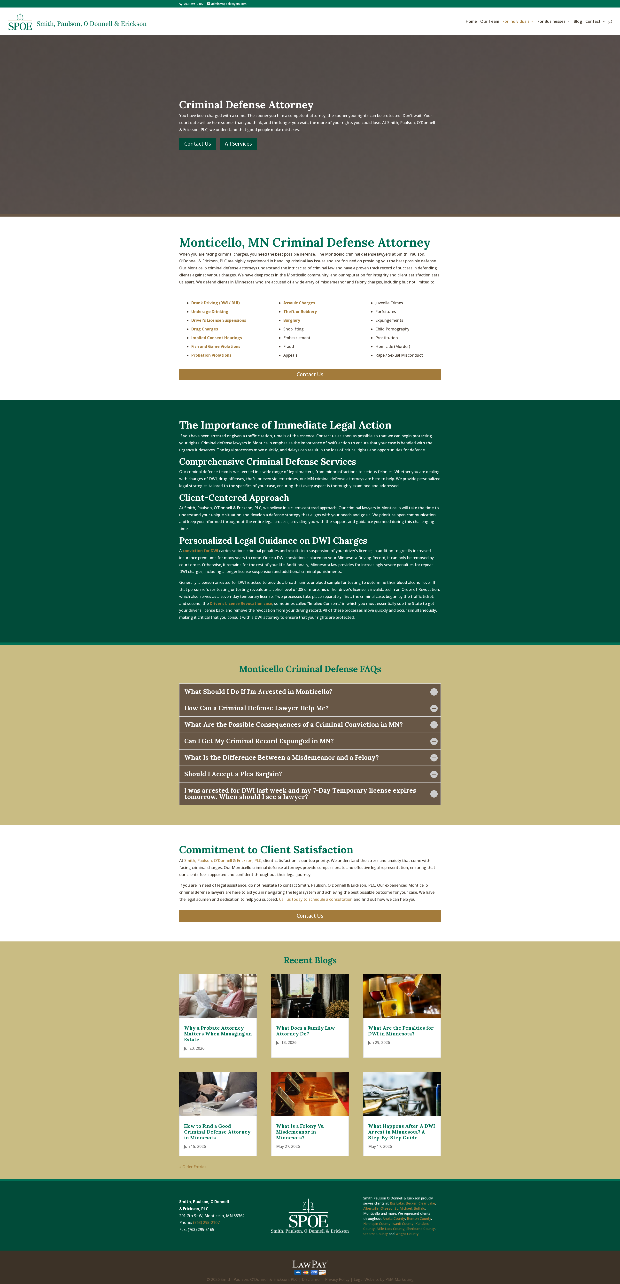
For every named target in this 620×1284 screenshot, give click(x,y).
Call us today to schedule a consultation (316, 899)
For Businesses (552, 22)
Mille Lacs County (390, 1228)
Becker (411, 1203)
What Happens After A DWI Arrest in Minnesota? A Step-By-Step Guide (401, 1132)
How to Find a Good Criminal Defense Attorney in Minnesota (217, 1132)
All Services (238, 143)
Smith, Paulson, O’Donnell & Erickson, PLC (222, 860)
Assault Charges (299, 302)
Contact (593, 22)
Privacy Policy (337, 1279)
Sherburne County (420, 1228)
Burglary (291, 320)
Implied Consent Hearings (216, 337)
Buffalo (419, 1208)
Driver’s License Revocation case (241, 603)
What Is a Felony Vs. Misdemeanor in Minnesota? (300, 1132)
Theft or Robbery (300, 311)
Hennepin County (376, 1223)
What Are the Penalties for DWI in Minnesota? (401, 1031)
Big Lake (397, 1203)
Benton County (419, 1218)
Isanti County (402, 1223)
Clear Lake (426, 1203)
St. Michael (403, 1208)
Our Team (489, 22)
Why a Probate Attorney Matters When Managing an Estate (218, 1033)
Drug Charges (204, 329)
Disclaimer (311, 1279)
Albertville (371, 1208)
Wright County (406, 1233)
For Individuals (516, 22)
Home (471, 22)
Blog (578, 22)
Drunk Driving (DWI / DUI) (215, 302)
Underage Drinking (209, 311)
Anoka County (394, 1218)
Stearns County (375, 1233)
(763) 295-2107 (193, 4)
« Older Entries (192, 1166)
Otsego (386, 1208)
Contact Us (197, 143)
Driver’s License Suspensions (218, 320)
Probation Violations (211, 355)
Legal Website (366, 1279)
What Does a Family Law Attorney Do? (305, 1031)
